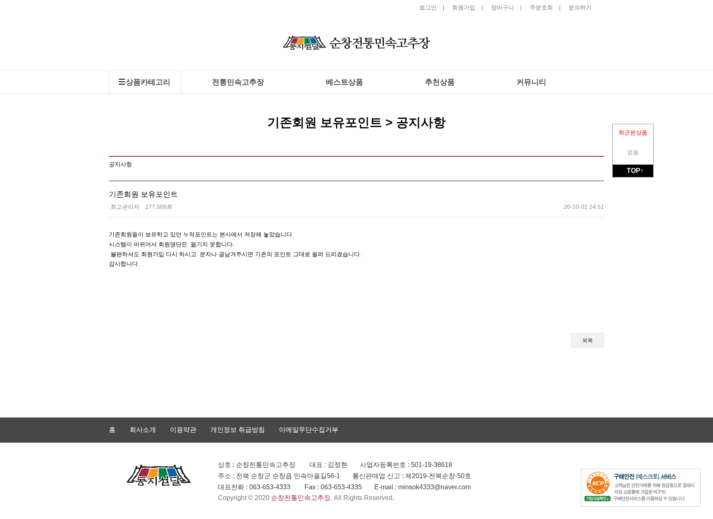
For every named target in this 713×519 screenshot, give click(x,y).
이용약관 (183, 429)
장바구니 (502, 7)
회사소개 (143, 429)
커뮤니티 (531, 82)
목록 (587, 340)
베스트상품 (344, 82)
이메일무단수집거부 (308, 429)
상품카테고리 (148, 82)
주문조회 (541, 7)
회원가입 (463, 7)
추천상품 (440, 82)
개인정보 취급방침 (237, 429)
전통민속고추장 (238, 82)
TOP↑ (635, 170)
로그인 (428, 7)
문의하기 (580, 7)
